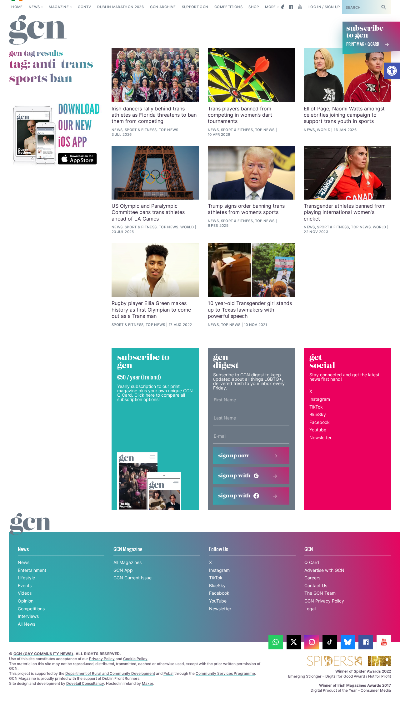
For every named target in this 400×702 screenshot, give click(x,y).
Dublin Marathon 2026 (120, 7)
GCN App (123, 570)
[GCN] (30, 529)
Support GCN (195, 7)
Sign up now (233, 455)
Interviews (28, 616)
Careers (312, 577)
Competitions (228, 7)
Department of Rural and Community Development (110, 673)
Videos (25, 593)
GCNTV (84, 7)
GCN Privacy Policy (324, 600)
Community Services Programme (225, 673)
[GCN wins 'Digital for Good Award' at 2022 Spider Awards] (334, 661)
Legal (310, 608)
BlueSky (317, 414)
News (34, 7)
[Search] (384, 7)
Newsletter (320, 437)
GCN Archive (163, 7)
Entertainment (32, 570)
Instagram (319, 399)
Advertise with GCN (324, 570)
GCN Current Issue (132, 577)
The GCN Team (320, 593)
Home (16, 7)
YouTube (218, 600)
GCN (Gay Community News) (43, 653)
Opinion (25, 600)
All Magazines (127, 562)
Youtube (317, 429)
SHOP (253, 7)
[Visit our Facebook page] (291, 7)
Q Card (311, 562)
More (270, 7)
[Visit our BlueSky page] (282, 7)
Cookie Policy (135, 658)
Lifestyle (26, 577)
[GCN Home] (38, 30)
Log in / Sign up (324, 7)
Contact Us (315, 585)
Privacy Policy (102, 658)
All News (26, 624)
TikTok (316, 406)
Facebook (319, 422)
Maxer (147, 683)
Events (25, 585)
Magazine (59, 7)
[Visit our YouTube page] (300, 7)
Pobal (168, 673)
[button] (392, 71)
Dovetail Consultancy (85, 683)
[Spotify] (56, 134)
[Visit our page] (275, 642)
